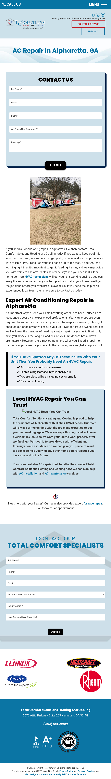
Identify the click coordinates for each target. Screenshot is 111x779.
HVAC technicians (37, 276)
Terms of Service (85, 771)
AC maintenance (55, 473)
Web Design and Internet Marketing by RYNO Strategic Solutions (55, 774)
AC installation (28, 473)
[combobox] (55, 129)
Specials (93, 31)
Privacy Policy (66, 771)
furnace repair (93, 503)
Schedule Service (88, 24)
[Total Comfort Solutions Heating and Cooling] (25, 23)
